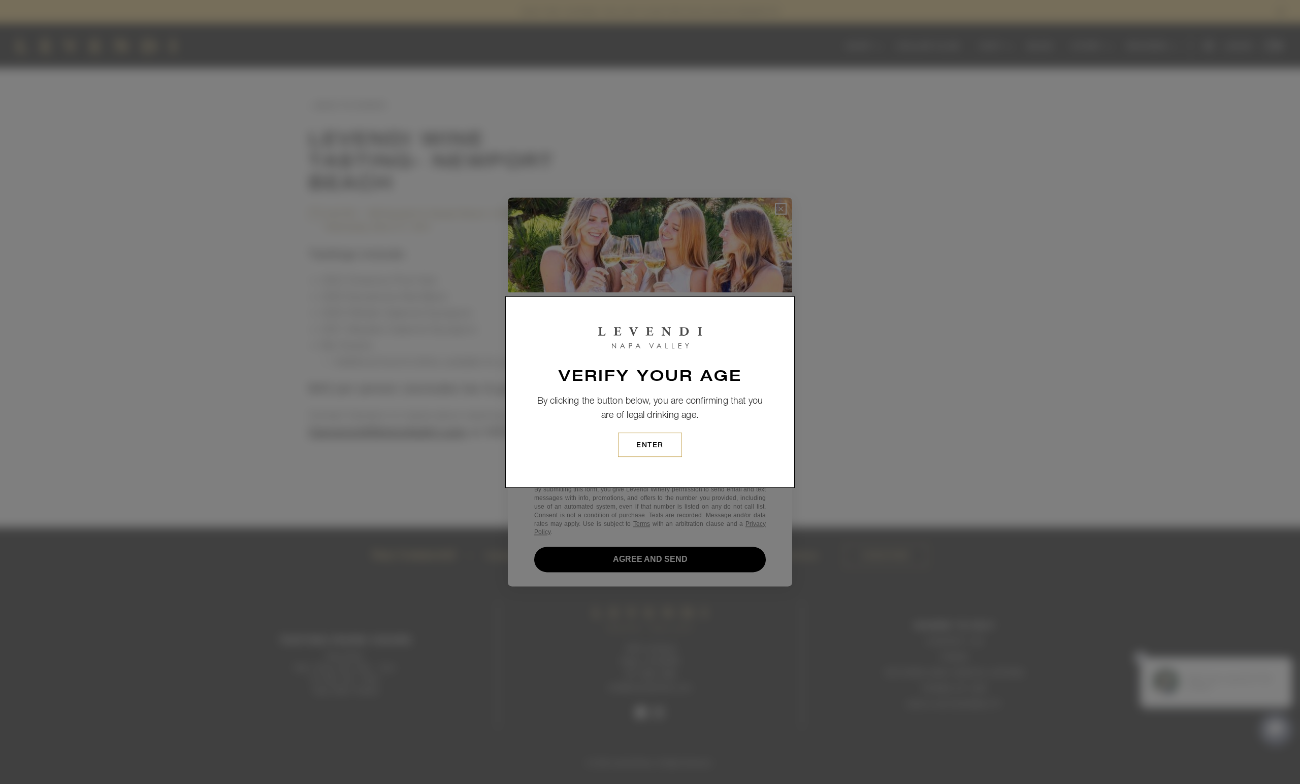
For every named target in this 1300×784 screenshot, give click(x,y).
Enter (650, 445)
